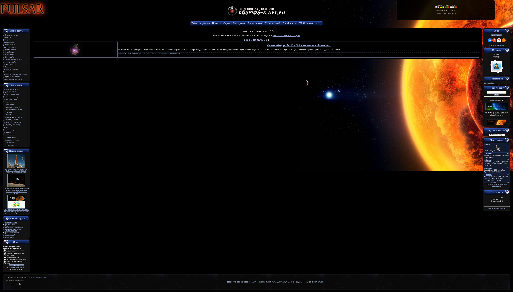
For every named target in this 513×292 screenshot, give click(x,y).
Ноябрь (258, 39)
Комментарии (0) (175, 53)
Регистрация (447, 13)
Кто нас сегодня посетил (496, 208)
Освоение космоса (11, 89)
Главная (439, 13)
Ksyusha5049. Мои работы (14, 227)
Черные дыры (10, 102)
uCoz (320, 281)
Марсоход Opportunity (12, 125)
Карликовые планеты (12, 107)
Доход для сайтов (489, 83)
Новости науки (10, 130)
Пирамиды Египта (11, 222)
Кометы (8, 114)
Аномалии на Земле (12, 140)
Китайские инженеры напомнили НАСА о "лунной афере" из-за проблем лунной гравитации (16, 170)
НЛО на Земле (10, 137)
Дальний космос (11, 92)
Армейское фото (11, 230)
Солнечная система (12, 94)
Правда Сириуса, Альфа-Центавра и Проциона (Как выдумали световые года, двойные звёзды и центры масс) (16, 211)
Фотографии (9, 235)
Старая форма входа (496, 45)
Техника (8, 132)
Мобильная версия (42, 277)
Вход (454, 13)
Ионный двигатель (13, 257)
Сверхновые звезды (12, 97)
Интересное (9, 145)
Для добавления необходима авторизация (497, 185)
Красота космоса (11, 99)
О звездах (8, 112)
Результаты (11, 267)
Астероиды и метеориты (13, 117)
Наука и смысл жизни (12, 226)
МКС (7, 127)
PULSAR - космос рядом (286, 35)
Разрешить (61, 15)
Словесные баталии (12, 232)
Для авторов (31, 277)
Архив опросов (20, 267)
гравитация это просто (13, 229)
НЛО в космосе (10, 135)
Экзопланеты (9, 104)
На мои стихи (10, 224)
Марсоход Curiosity (11, 119)
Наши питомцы (10, 234)
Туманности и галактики (13, 109)
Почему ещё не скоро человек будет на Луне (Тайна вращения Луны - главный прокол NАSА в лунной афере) (16, 191)
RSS (454, 10)
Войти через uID (496, 35)
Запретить (46, 15)
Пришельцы (9, 142)
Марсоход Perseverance (13, 122)
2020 (247, 39)
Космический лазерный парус (17, 259)
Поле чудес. (9, 237)
